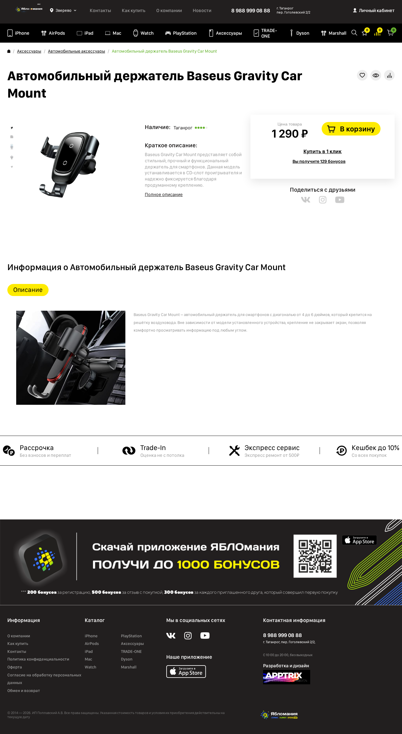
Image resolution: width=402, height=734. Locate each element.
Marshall (337, 33)
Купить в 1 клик (322, 151)
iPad (88, 33)
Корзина (390, 32)
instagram (322, 199)
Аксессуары (229, 33)
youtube (339, 199)
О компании (169, 10)
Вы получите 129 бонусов (319, 161)
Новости (202, 10)
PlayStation (185, 33)
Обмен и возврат (23, 690)
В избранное (362, 75)
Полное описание (164, 194)
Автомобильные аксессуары (76, 51)
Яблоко (28, 10)
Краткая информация (376, 75)
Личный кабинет (377, 10)
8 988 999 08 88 (250, 10)
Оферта (14, 667)
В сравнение (389, 75)
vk (305, 200)
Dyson (302, 33)
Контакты (100, 10)
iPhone (22, 33)
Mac (117, 33)
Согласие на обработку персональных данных (44, 679)
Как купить (133, 10)
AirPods (57, 33)
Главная (8, 51)
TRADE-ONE (269, 33)
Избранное (365, 32)
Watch (147, 33)
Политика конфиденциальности (38, 659)
